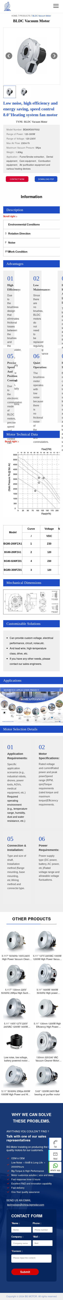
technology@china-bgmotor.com (25, 1204)
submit (25, 1272)
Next (54, 56)
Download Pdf (46, 179)
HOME (14, 15)
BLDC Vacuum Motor (41, 15)
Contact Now (17, 179)
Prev (9, 56)
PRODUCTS (24, 15)
